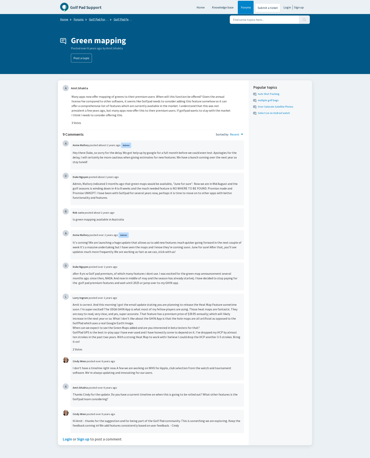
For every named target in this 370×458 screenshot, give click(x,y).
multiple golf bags (268, 100)
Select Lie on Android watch (274, 113)
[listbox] (236, 134)
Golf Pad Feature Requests (131, 19)
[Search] (304, 19)
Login (287, 7)
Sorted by (222, 134)
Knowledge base (223, 7)
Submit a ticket (268, 8)
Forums (246, 7)
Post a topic (81, 58)
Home (201, 7)
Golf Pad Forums (100, 19)
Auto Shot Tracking (268, 94)
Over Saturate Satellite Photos (275, 106)
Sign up (299, 7)
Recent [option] (234, 134)
